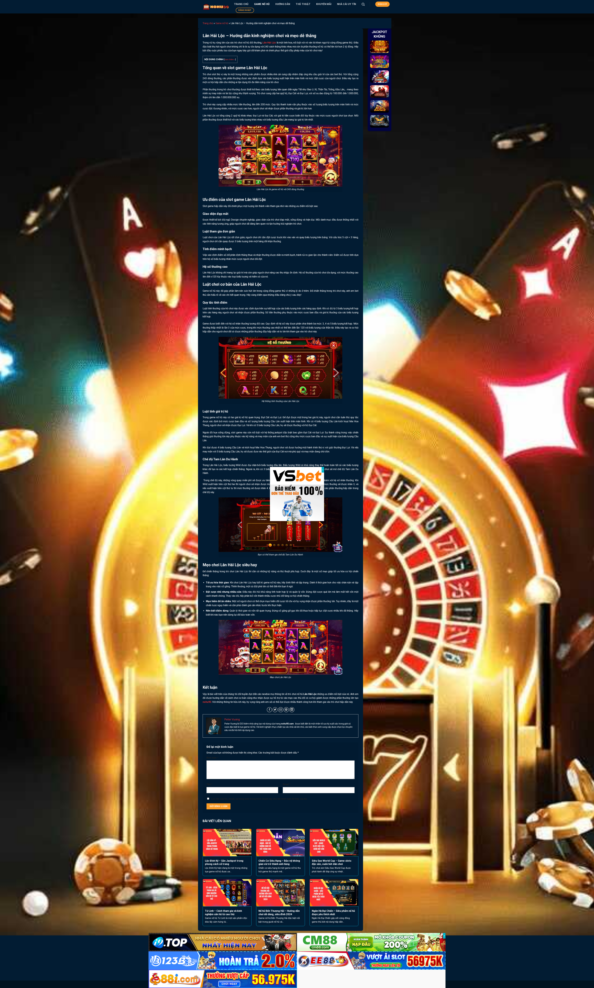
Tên (209, 784)
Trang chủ (208, 23)
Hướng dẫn (282, 4)
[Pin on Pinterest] (286, 709)
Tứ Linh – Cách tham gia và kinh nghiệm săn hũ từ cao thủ (223, 912)
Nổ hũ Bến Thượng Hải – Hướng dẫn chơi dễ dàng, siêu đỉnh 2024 (279, 912)
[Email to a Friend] (280, 709)
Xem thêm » (229, 59)
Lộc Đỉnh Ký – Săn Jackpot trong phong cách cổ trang (224, 862)
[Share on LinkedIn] (291, 709)
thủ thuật (303, 4)
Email (286, 784)
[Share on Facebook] (269, 709)
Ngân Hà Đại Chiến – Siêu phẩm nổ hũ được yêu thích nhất (333, 912)
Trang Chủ (241, 4)
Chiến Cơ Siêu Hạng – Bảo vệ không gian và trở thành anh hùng (279, 862)
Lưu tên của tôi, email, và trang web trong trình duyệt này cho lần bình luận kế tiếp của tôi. (259, 799)
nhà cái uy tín (346, 4)
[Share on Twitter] (275, 709)
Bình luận (212, 757)
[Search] (363, 4)
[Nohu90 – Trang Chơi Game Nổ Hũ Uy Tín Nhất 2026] (216, 7)
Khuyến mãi (323, 4)
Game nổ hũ (262, 4)
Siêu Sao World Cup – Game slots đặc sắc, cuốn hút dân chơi (331, 862)
